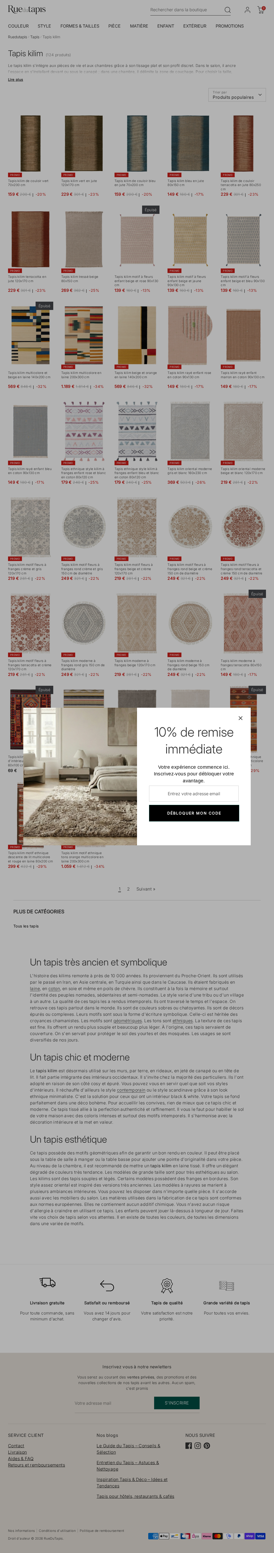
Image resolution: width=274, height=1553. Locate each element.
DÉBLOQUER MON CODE (194, 813)
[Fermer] (240, 718)
